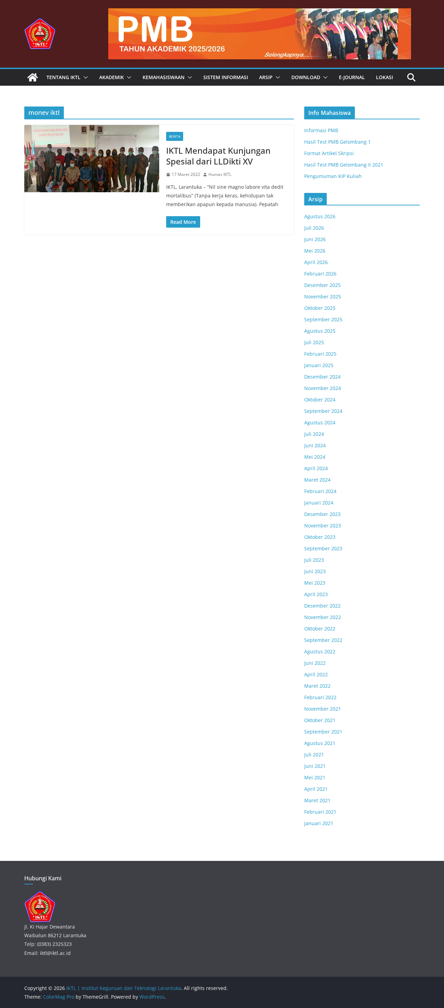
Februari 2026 (320, 273)
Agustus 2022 (319, 651)
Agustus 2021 (319, 743)
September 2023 (323, 548)
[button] (84, 77)
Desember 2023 (322, 514)
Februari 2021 (320, 811)
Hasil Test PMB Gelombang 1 (337, 141)
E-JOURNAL (352, 77)
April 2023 (316, 594)
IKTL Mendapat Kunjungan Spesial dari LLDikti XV (218, 156)
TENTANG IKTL (63, 77)
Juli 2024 (314, 434)
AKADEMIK (111, 77)
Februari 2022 (320, 697)
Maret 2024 (317, 479)
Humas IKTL (219, 174)
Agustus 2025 (319, 331)
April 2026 (316, 262)
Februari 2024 (320, 491)
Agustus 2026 (319, 216)
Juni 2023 (315, 571)
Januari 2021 (318, 823)
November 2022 (322, 617)
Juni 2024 (315, 445)
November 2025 (322, 296)
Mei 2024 (314, 457)
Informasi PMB (321, 130)
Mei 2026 (314, 250)
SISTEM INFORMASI (225, 77)
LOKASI (384, 77)
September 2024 (323, 411)
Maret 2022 (317, 686)
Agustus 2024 (319, 422)
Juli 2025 (314, 342)
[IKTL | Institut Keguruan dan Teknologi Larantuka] (32, 77)
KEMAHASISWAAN (164, 77)
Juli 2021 (314, 754)
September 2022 (323, 640)
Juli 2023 (314, 560)
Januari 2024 (318, 502)
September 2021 (323, 731)
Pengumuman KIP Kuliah (333, 176)
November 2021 (322, 708)
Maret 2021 (317, 800)
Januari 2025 (318, 365)
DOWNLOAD (305, 77)
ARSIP (266, 77)
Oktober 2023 (319, 537)
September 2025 (323, 319)
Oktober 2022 (319, 628)
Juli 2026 (314, 228)
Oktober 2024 (319, 399)
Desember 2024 (322, 376)
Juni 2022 (315, 663)
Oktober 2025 (319, 308)
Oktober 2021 (319, 720)
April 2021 (316, 789)
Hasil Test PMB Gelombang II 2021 (343, 164)
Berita (174, 136)
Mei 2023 (314, 582)
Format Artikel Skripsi (329, 153)
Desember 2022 (322, 605)
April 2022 (316, 674)
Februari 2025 (320, 353)
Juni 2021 (315, 766)
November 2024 (322, 388)
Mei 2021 (314, 777)
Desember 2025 (322, 285)
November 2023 (322, 525)
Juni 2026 (315, 239)
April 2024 (316, 468)
